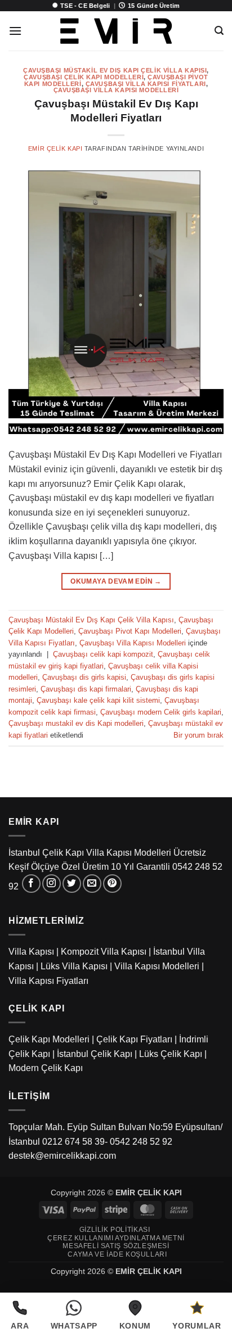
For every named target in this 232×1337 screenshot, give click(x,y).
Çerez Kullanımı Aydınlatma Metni (116, 1238)
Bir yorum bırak (198, 735)
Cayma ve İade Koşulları (117, 1254)
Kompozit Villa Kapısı (103, 951)
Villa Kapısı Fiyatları (48, 981)
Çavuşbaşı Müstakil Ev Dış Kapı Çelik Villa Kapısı (115, 70)
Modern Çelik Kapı (45, 1068)
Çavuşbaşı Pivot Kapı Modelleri (129, 631)
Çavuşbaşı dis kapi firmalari (86, 689)
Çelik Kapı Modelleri (49, 1039)
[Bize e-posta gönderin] (92, 883)
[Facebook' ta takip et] (31, 883)
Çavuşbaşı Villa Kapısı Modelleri (116, 90)
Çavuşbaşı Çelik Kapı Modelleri (84, 77)
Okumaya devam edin (115, 581)
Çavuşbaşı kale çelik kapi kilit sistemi (98, 700)
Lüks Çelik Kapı (170, 1054)
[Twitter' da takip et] (72, 883)
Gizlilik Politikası (114, 1230)
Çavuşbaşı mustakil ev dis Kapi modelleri (76, 723)
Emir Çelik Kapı (55, 148)
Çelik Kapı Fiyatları (134, 1039)
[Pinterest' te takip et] (112, 883)
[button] (15, 30)
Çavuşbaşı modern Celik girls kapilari (160, 712)
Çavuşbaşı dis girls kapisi (84, 677)
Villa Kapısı (31, 951)
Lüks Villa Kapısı (74, 966)
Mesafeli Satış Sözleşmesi (116, 1246)
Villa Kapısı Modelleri (156, 966)
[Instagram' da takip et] (51, 883)
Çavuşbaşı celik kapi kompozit (103, 654)
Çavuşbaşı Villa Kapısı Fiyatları (146, 83)
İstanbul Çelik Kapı (94, 1054)
